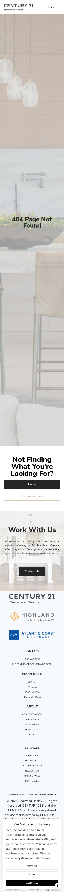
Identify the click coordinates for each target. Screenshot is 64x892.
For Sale (32, 686)
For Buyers (32, 755)
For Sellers (32, 760)
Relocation (32, 770)
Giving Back (32, 729)
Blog (32, 734)
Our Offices (32, 724)
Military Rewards (32, 765)
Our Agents (32, 719)
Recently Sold (32, 691)
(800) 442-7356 (32, 659)
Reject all (32, 866)
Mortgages (32, 780)
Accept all (32, 883)
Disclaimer (52, 794)
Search (32, 681)
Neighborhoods (32, 696)
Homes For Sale (32, 496)
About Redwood (32, 714)
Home (32, 484)
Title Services (32, 775)
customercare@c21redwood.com (32, 664)
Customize (32, 874)
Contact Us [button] (32, 571)
